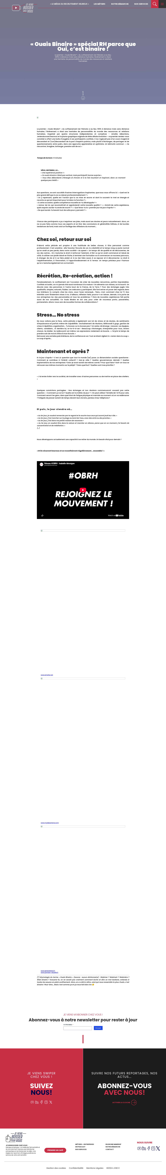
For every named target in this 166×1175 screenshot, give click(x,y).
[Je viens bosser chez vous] (24, 8)
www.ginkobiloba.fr (48, 971)
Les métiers (99, 4)
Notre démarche (120, 4)
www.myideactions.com (50, 823)
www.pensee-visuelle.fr (49, 972)
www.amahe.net (47, 675)
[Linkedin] (36, 1103)
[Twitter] (50, 1103)
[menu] (162, 4)
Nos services (141, 4)
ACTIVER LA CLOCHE (121, 1102)
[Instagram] (46, 1103)
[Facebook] (41, 1103)
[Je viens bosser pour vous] (16, 1141)
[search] (155, 4)
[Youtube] (32, 1103)
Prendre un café (55, 1150)
